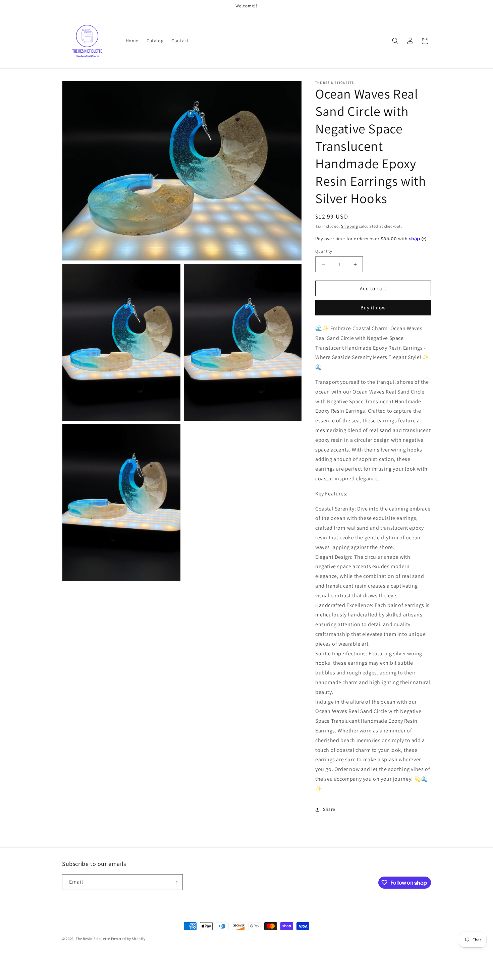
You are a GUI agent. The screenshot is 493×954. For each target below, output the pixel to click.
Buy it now (373, 307)
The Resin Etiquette (93, 938)
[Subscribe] (175, 882)
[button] (395, 41)
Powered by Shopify (128, 938)
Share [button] (329, 809)
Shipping (349, 226)
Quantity (323, 251)
